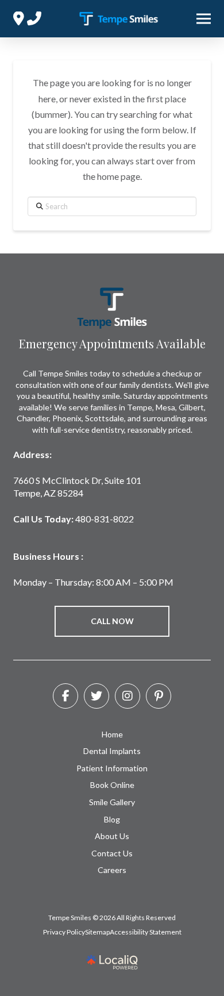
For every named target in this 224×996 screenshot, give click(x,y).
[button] (203, 19)
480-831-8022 (104, 518)
